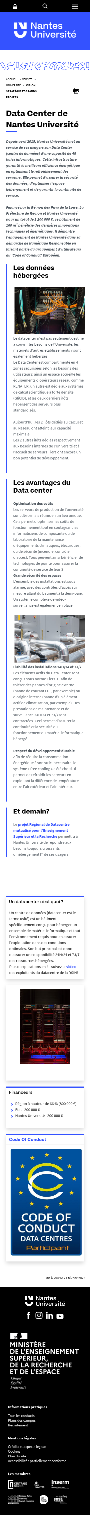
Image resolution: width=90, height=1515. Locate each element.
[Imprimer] (76, 91)
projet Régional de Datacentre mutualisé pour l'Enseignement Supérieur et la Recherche (41, 830)
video (71, 966)
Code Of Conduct (27, 1139)
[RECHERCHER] (45, 6)
